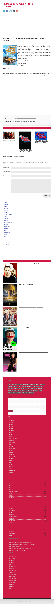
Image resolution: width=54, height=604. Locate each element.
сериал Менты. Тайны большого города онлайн (31, 307)
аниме (5, 202)
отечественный (7, 238)
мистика (6, 228)
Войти (34, 601)
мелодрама (6, 226)
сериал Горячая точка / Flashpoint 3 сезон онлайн (20, 542)
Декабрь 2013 (12, 574)
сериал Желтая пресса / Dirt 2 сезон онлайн (25, 118)
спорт (5, 246)
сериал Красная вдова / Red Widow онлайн (25, 121)
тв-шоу (5, 248)
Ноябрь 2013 (12, 576)
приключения (7, 240)
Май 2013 (11, 588)
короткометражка (8, 222)
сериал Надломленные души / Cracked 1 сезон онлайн (32, 263)
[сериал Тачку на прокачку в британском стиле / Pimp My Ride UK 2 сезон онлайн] (25, 148)
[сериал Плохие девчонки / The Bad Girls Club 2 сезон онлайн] (9, 139)
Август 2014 (12, 558)
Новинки (6, 236)
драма (5, 216)
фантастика (6, 254)
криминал (6, 224)
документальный (8, 214)
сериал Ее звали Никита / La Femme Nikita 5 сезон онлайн (33, 352)
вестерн (6, 208)
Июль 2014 (11, 560)
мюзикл (5, 234)
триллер (6, 250)
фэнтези (6, 256)
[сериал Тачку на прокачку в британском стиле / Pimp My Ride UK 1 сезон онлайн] (41, 139)
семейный (6, 244)
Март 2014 (11, 568)
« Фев (9, 416)
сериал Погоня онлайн (43, 4)
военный (31, 384)
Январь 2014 (12, 572)
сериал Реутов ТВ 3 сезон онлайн (27, 327)
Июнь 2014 (11, 562)
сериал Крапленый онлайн (44, 5)
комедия (6, 220)
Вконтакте (4, 11)
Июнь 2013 (11, 586)
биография (6, 204)
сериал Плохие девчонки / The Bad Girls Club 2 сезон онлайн (9, 141)
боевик (5, 206)
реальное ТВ (7, 242)
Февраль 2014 (12, 570)
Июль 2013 (11, 584)
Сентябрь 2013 (12, 580)
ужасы (5, 252)
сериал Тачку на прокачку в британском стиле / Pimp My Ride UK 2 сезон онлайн (25, 150)
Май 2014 (11, 564)
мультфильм (7, 232)
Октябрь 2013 (12, 578)
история (6, 218)
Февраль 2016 (12, 556)
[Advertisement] (27, 27)
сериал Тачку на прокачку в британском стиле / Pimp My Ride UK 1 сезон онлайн (41, 141)
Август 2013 (12, 582)
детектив (6, 210)
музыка (5, 230)
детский (6, 212)
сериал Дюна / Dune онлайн (26, 284)
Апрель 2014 (12, 566)
